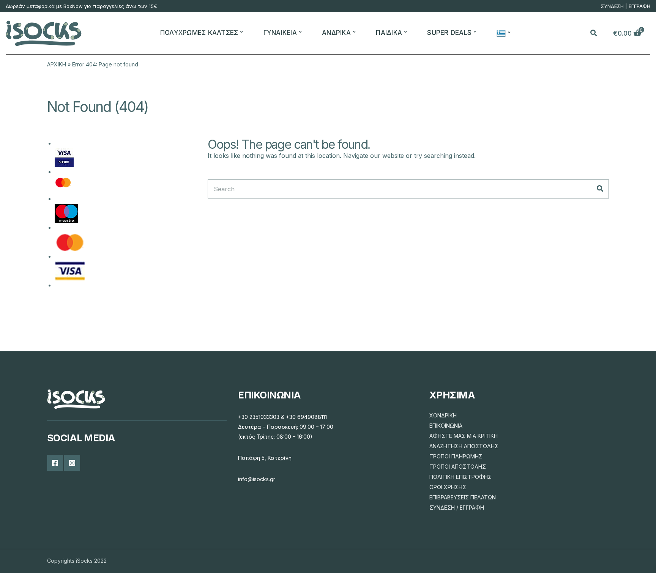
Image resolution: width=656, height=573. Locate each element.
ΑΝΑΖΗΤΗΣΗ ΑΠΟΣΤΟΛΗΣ (463, 446)
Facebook (55, 463)
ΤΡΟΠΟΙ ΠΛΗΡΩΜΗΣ (456, 456)
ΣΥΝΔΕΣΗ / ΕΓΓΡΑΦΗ (456, 507)
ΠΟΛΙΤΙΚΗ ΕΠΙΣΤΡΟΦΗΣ (460, 477)
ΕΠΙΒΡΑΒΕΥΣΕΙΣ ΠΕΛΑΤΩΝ (462, 497)
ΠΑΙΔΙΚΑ (389, 32)
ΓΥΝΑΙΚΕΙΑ (280, 32)
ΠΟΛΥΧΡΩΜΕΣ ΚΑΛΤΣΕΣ (199, 32)
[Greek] (502, 33)
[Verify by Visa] (64, 157)
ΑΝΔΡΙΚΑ (336, 32)
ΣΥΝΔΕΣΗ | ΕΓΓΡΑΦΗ (625, 6)
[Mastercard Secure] (63, 185)
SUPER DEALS (449, 32)
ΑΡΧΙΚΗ (56, 64)
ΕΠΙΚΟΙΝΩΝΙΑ (445, 425)
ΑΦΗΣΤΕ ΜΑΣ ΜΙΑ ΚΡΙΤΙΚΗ (463, 436)
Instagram (72, 463)
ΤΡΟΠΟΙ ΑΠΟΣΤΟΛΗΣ (457, 466)
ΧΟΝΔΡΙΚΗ (443, 415)
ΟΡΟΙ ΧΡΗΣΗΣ (447, 487)
